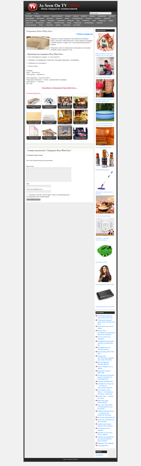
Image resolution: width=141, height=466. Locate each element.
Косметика (89, 18)
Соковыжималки (89, 22)
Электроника (66, 25)
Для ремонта (40, 18)
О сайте (36, 13)
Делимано (46, 16)
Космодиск (98, 18)
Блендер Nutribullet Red (105, 381)
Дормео (67, 18)
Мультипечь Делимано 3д (106, 417)
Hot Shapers (76, 25)
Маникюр (42, 20)
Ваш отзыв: (30, 166)
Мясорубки (70, 20)
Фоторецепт (99, 455)
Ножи (77, 20)
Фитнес (41, 25)
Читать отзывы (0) (85, 34)
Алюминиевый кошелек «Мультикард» (105, 306)
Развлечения (77, 22)
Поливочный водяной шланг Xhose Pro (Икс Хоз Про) (106, 322)
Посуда (69, 22)
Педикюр (49, 22)
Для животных (102, 16)
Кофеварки (107, 18)
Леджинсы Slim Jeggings (105, 443)
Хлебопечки (49, 25)
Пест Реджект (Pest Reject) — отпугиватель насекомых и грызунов (105, 392)
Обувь (94, 20)
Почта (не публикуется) (34, 189)
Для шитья (59, 18)
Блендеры (37, 16)
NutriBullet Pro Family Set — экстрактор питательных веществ (105, 385)
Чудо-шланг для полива (101, 262)
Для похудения (30, 18)
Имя (27, 184)
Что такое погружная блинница (103, 216)
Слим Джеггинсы (102, 445)
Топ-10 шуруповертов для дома (103, 77)
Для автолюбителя (57, 16)
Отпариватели (40, 22)
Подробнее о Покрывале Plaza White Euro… (59, 88)
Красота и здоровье (31, 20)
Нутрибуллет (85, 20)
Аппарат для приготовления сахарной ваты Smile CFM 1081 (105, 358)
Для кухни (112, 16)
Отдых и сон (29, 22)
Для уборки (50, 18)
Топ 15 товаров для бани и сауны (103, 147)
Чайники (58, 25)
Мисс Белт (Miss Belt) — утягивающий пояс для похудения (105, 406)
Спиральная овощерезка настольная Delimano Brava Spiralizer (105, 439)
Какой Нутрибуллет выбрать (102, 169)
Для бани (67, 16)
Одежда (111, 20)
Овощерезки (102, 20)
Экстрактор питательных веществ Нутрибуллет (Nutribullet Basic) (105, 377)
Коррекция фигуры (77, 18)
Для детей (84, 16)
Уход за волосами (31, 25)
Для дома (92, 16)
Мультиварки (60, 20)
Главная (28, 13)
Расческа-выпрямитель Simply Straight (105, 284)
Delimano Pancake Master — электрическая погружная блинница (105, 413)
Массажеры (51, 20)
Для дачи (75, 16)
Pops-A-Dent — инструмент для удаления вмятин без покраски (106, 332)
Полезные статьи (59, 22)
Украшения (99, 22)
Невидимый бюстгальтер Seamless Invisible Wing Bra (105, 343)
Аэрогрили (29, 16)
